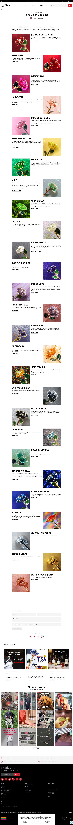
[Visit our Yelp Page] (20, 779)
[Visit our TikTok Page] (17, 779)
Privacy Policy (44, 818)
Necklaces (27, 787)
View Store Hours (51, 790)
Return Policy (3, 794)
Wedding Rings (33, 5)
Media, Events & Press (5, 790)
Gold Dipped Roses (28, 791)
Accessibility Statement (5, 791)
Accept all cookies (36, 821)
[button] (70, 5)
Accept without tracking (47, 822)
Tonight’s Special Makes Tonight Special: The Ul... (57, 673)
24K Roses (47, 5)
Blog (5, 9)
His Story (2, 786)
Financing (2, 797)
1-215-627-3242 (14, 806)
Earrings (26, 786)
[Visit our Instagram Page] (3, 779)
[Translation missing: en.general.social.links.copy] (42, 636)
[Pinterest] (38, 636)
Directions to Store (51, 792)
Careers (2, 793)
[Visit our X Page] (14, 779)
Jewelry (42, 5)
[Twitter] (34, 636)
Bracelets (26, 789)
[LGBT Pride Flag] (3, 818)
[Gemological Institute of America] (67, 818)
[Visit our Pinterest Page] (10, 779)
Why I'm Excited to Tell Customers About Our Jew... (14, 673)
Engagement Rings (24, 5)
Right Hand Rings (28, 790)
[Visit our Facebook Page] (6, 779)
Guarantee (3, 787)
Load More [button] (36, 748)
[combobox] (58, 5)
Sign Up (17, 774)
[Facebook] (30, 636)
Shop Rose (34, 42)
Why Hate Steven (13, 5)
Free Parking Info (51, 793)
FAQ (49, 796)
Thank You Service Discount (6, 789)
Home (2, 9)
